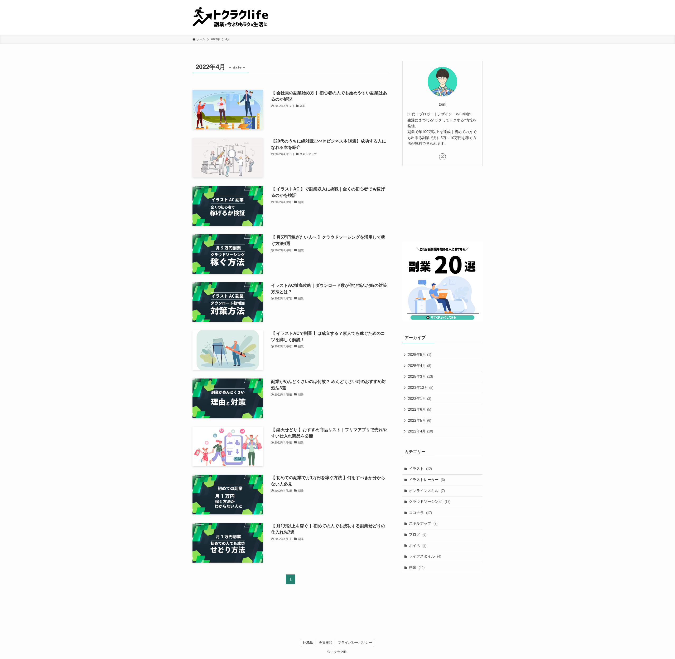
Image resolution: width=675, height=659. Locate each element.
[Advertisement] (442, 208)
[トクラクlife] (234, 17)
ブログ (417, 534)
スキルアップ (423, 523)
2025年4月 (419, 365)
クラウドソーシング (429, 501)
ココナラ (420, 512)
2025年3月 (420, 376)
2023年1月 (419, 398)
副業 (417, 567)
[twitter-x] (442, 156)
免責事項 (325, 643)
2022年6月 (419, 409)
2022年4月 (420, 431)
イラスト (420, 468)
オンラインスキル (427, 491)
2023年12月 (420, 387)
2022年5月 (419, 420)
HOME (308, 643)
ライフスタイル (425, 556)
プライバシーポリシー (355, 643)
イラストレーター (427, 480)
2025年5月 (419, 354)
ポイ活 (417, 545)
